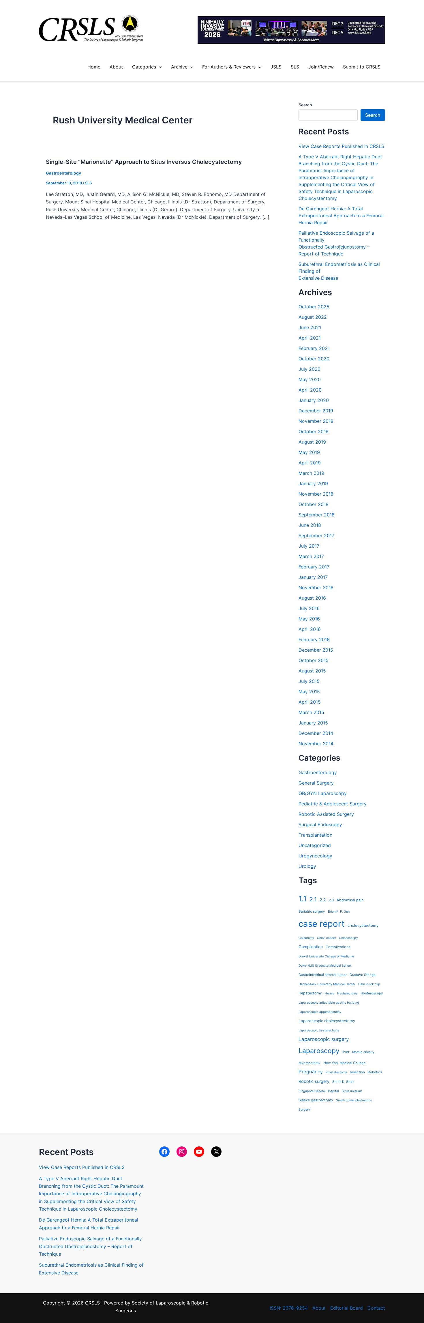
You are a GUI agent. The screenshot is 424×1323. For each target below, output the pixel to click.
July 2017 (309, 546)
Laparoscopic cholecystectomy (327, 1020)
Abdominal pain (350, 900)
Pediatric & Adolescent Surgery (333, 804)
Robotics (375, 1072)
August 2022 (313, 317)
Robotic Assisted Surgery (326, 814)
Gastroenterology (63, 173)
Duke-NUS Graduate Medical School (325, 966)
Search (305, 104)
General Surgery (316, 783)
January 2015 (313, 723)
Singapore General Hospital (319, 1091)
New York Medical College (344, 1063)
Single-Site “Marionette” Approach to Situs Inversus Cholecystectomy (144, 161)
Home (93, 67)
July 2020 (309, 369)
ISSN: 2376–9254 (289, 1308)
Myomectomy (309, 1063)
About (116, 67)
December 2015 (316, 650)
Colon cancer (326, 938)
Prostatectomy (336, 1072)
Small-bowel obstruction (354, 1100)
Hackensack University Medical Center (327, 984)
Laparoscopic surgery (324, 1039)
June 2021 (310, 327)
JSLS (276, 67)
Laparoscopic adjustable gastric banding (329, 1003)
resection (357, 1072)
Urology (307, 866)
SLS (295, 67)
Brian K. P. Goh (339, 912)
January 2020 (314, 400)
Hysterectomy (347, 993)
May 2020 (310, 379)
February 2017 (314, 567)
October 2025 (314, 307)
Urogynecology (315, 856)
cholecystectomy (363, 925)
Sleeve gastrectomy (316, 1100)
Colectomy (306, 938)
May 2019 (309, 452)
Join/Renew (321, 67)
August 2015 (312, 671)
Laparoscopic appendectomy (320, 1012)
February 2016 (314, 639)
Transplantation (315, 835)
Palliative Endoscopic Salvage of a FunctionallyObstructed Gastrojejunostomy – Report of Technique (90, 1246)
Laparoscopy (319, 1050)
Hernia (329, 993)
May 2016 (309, 619)
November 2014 (316, 743)
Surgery (304, 1109)
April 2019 (310, 463)
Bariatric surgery (312, 911)
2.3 (331, 900)
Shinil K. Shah (343, 1082)
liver (345, 1052)
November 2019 (316, 421)
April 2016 (310, 629)
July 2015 (309, 681)
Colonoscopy (348, 938)
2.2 (323, 899)
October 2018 (314, 504)
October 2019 (314, 431)
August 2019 (312, 442)
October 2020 (314, 359)
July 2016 (309, 608)
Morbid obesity (363, 1052)
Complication (311, 946)
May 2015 (309, 691)
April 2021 (310, 338)
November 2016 (316, 587)
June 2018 (310, 525)
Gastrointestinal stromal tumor (323, 975)
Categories (144, 67)
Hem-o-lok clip (369, 984)
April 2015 (310, 702)
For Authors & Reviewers (229, 67)
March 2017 (311, 556)
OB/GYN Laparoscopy (323, 793)
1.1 (303, 898)
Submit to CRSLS (361, 67)
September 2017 (316, 535)
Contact (376, 1308)
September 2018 (317, 515)
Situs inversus (352, 1091)
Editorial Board (346, 1308)
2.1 (313, 899)
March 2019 (311, 473)
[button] (159, 66)
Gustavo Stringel (363, 975)
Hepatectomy (310, 993)
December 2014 (316, 733)
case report (322, 924)
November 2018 (316, 494)
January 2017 (313, 577)
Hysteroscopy (372, 993)
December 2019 (316, 411)
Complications (338, 947)
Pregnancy (311, 1071)
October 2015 (314, 660)
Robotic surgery (314, 1081)
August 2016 (312, 598)
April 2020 (310, 390)
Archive (179, 67)
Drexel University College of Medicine (326, 956)
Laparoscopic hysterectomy (319, 1030)
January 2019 (313, 483)
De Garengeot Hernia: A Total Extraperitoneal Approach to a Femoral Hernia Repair (341, 215)
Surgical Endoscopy (320, 824)
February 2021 (314, 348)
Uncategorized (315, 845)
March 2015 (311, 712)
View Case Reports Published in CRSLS (341, 146)
